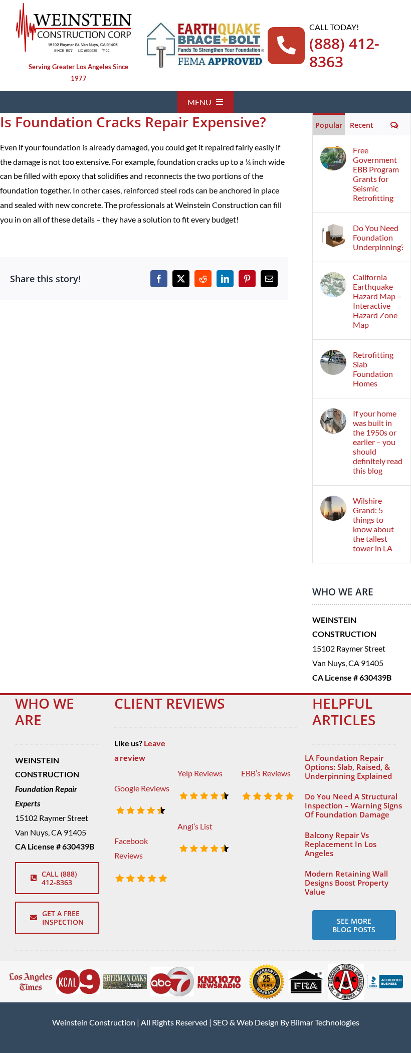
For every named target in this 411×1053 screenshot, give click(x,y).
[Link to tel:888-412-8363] (286, 45)
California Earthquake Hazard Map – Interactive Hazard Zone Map (377, 300)
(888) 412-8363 (344, 52)
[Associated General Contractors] (346, 967)
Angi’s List (195, 826)
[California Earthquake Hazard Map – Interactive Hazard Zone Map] (333, 279)
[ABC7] (172, 970)
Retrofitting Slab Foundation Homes (373, 369)
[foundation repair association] (306, 974)
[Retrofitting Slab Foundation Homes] (333, 356)
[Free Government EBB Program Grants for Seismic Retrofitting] (333, 152)
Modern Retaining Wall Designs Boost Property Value (346, 883)
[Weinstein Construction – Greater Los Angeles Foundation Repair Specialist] (73, 6)
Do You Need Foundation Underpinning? (378, 237)
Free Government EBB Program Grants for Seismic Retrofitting (376, 173)
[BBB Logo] (385, 978)
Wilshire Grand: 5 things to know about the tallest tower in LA (373, 524)
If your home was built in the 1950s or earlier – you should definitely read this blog (377, 441)
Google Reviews (141, 788)
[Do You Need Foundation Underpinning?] (333, 230)
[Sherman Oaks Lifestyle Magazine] (125, 978)
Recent (361, 125)
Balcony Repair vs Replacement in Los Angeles (340, 844)
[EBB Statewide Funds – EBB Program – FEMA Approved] (205, 26)
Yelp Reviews (200, 773)
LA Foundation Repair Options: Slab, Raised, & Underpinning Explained (348, 767)
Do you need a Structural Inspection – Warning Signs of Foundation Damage (353, 805)
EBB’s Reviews (266, 773)
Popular (328, 125)
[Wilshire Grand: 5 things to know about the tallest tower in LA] (333, 502)
